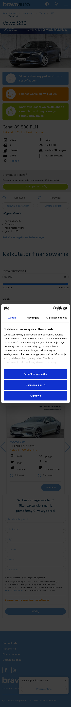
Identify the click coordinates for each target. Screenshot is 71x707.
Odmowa (35, 395)
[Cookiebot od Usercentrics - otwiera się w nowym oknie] (52, 308)
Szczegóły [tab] (33, 317)
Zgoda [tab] (12, 317)
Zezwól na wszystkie (35, 374)
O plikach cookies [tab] (56, 317)
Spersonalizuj (34, 384)
